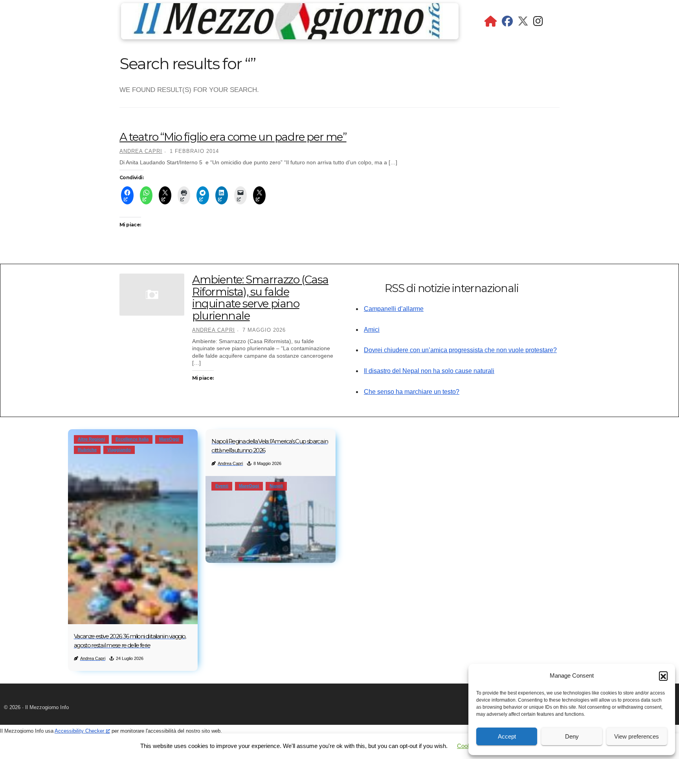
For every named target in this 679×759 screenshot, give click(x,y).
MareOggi (169, 439)
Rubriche (87, 449)
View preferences (636, 736)
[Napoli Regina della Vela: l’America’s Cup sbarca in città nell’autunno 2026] (271, 519)
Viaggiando (119, 449)
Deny (572, 736)
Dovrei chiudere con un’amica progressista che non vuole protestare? (460, 350)
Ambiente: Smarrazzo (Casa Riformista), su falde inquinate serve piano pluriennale (260, 297)
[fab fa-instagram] (538, 23)
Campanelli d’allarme (394, 308)
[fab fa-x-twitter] (523, 23)
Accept (507, 736)
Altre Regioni (91, 439)
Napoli (276, 485)
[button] (663, 676)
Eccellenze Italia (132, 439)
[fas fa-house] (490, 23)
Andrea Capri (140, 151)
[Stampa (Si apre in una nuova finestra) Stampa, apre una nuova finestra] (184, 195)
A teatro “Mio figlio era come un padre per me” (233, 136)
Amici (372, 329)
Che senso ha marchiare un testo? (411, 391)
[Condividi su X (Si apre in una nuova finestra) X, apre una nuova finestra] (165, 195)
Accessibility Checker (79, 731)
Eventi (221, 485)
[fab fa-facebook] (507, 23)
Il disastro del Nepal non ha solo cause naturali (429, 371)
